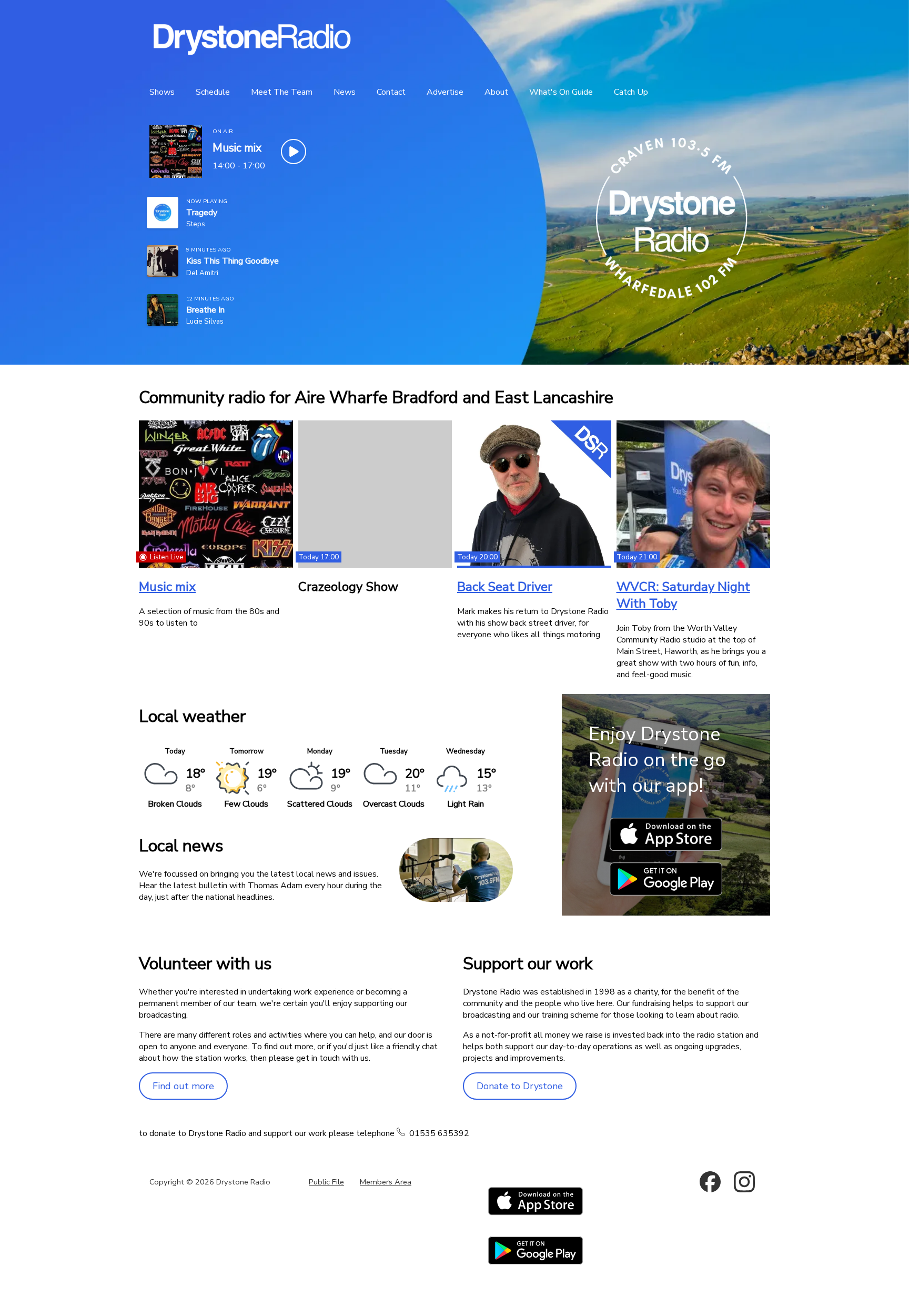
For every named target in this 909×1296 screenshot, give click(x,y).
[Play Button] (293, 151)
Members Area (385, 1182)
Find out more (183, 1086)
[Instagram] (744, 1182)
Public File (326, 1182)
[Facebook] (710, 1182)
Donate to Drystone (520, 1086)
